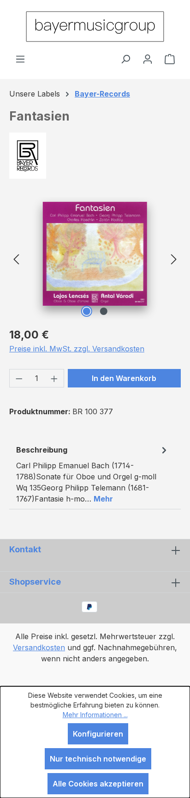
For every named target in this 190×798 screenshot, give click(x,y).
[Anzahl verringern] (19, 378)
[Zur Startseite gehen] (95, 26)
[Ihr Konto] (148, 58)
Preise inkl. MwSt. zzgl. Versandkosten (76, 348)
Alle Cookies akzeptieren (98, 783)
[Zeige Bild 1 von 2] (86, 311)
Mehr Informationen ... (95, 715)
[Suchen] (125, 58)
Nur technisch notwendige (98, 758)
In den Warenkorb (124, 378)
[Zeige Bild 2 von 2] (103, 311)
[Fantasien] (95, 254)
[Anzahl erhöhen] (54, 378)
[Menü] (20, 58)
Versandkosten (39, 647)
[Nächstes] (174, 258)
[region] (95, 258)
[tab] (92, 474)
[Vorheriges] (16, 258)
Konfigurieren (98, 733)
